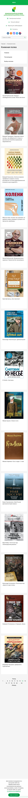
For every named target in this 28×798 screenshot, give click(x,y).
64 (21, 683)
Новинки (6, 52)
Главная (3, 44)
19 (14, 683)
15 (25, 681)
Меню (14, 2)
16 (6, 683)
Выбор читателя (8, 61)
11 (14, 681)
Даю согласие (14, 795)
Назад (14, 678)
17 (9, 683)
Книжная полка (11, 44)
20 (16, 683)
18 (11, 683)
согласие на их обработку (14, 791)
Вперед (14, 685)
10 (12, 681)
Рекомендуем (8, 57)
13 (20, 681)
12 (17, 681)
